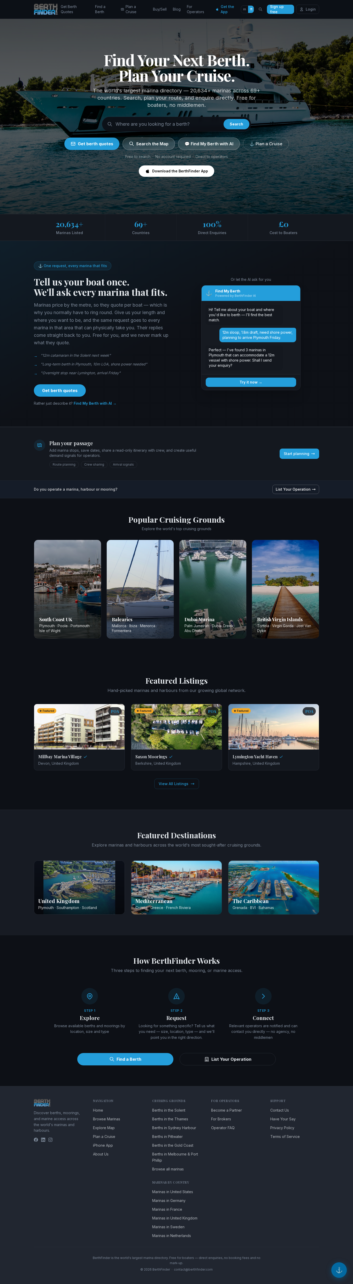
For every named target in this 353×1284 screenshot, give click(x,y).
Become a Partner (226, 1110)
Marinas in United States (172, 1192)
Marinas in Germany (169, 1200)
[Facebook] (36, 1140)
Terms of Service (285, 1136)
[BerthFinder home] (47, 9)
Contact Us (279, 1110)
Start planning (296, 453)
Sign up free (277, 9)
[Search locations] (260, 9)
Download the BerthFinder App (180, 171)
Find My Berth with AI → (95, 403)
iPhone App (103, 1145)
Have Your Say (283, 1119)
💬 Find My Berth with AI (209, 143)
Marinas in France (167, 1209)
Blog (177, 9)
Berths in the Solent (168, 1110)
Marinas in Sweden (168, 1227)
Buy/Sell (160, 9)
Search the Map (152, 143)
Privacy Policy (282, 1128)
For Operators (195, 9)
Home (98, 1110)
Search (236, 124)
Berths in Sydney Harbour (174, 1128)
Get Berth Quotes (69, 9)
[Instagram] (50, 1140)
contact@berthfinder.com (193, 1269)
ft (251, 9)
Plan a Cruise (131, 9)
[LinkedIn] (43, 1140)
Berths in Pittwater (167, 1136)
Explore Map (104, 1128)
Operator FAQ (223, 1128)
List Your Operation (293, 489)
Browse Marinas (106, 1119)
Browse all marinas (168, 1169)
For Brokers (221, 1119)
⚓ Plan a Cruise (265, 143)
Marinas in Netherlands (171, 1235)
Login (311, 9)
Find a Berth (100, 9)
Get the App (227, 9)
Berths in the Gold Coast (172, 1145)
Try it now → (251, 382)
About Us (101, 1154)
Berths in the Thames (170, 1119)
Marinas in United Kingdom (174, 1218)
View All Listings (173, 783)
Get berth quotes (95, 143)
